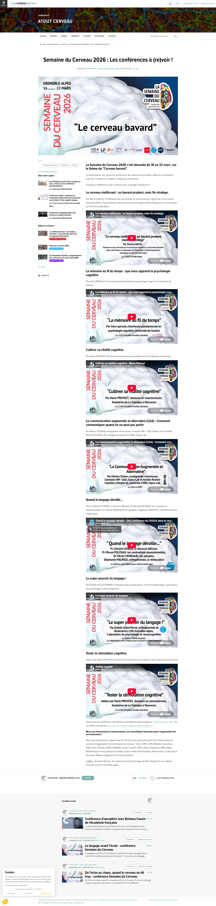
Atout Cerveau (55, 21)
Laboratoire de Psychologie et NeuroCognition (130, 725)
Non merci (11, 893)
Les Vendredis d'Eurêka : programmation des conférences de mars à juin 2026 (65, 256)
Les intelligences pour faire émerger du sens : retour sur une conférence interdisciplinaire (64, 183)
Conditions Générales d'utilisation (163, 899)
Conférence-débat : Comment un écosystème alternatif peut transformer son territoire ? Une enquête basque (65, 197)
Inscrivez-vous (207, 4)
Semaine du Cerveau (163, 722)
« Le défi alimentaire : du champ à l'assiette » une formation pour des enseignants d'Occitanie (63, 233)
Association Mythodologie (62, 189)
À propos (112, 36)
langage (149, 813)
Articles (53, 36)
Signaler (45, 275)
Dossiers (87, 36)
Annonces (75, 36)
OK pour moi (46, 893)
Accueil (43, 36)
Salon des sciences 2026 (59, 245)
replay (75, 165)
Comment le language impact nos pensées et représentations (62, 213)
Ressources (99, 36)
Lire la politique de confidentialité (16, 885)
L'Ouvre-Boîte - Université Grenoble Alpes (103, 68)
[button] (5, 902)
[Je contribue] (177, 4)
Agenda (64, 36)
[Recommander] (152, 778)
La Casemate (78, 902)
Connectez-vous (191, 4)
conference (65, 165)
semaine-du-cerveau (50, 165)
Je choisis (28, 893)
